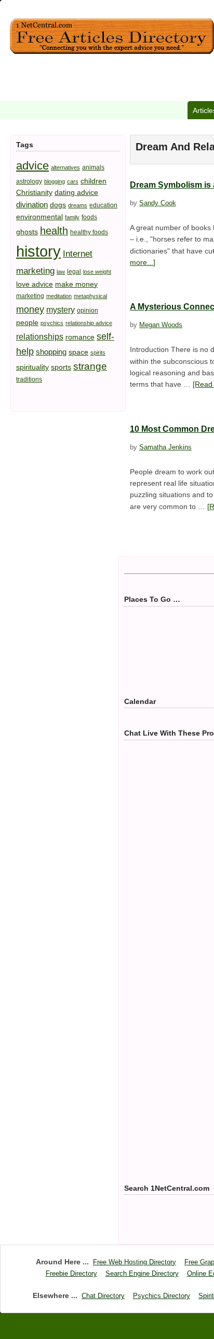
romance (80, 337)
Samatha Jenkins (165, 447)
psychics (52, 323)
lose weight (97, 272)
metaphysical (90, 296)
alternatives (65, 167)
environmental (39, 217)
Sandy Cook (157, 203)
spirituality (32, 367)
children (93, 181)
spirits (97, 352)
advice (32, 165)
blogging (54, 181)
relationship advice (88, 323)
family (72, 217)
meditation (59, 296)
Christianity (34, 192)
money (30, 309)
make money (76, 284)
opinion (87, 310)
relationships (39, 336)
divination (32, 204)
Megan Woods (160, 325)
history (38, 251)
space (78, 352)
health (54, 230)
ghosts (27, 232)
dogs (58, 205)
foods (89, 217)
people (27, 322)
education (103, 205)
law (61, 272)
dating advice (76, 192)
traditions (29, 379)
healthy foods (89, 232)
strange (90, 366)
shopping (51, 351)
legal (74, 271)
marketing (30, 296)
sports (61, 367)
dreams (77, 205)
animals (93, 167)
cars (72, 181)
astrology (29, 181)
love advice (34, 284)
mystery (60, 309)
